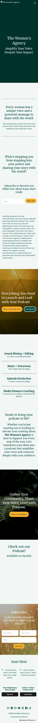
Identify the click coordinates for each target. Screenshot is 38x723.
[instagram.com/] (15, 708)
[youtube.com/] (19, 708)
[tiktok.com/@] (30, 708)
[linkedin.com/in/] (12, 708)
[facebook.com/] (26, 708)
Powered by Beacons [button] (19, 717)
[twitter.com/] (23, 708)
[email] (8, 708)
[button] (13, 3)
